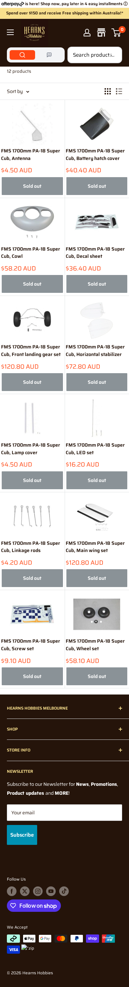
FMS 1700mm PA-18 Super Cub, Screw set (30, 645)
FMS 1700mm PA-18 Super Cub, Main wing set (95, 547)
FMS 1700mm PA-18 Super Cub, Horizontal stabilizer (95, 350)
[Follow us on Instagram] (38, 891)
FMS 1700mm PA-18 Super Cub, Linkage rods (30, 547)
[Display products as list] (119, 91)
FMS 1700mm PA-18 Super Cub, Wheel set (95, 645)
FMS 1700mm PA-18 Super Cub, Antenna (30, 154)
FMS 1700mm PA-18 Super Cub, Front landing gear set (31, 350)
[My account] (87, 32)
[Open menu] (10, 32)
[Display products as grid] (108, 91)
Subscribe (22, 835)
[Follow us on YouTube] (51, 891)
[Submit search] (113, 55)
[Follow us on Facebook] (12, 891)
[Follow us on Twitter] (25, 891)
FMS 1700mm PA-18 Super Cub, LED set (95, 448)
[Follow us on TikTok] (64, 891)
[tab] (22, 55)
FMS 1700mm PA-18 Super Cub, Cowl (30, 252)
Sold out (32, 186)
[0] (116, 32)
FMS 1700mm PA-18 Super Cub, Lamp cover (30, 448)
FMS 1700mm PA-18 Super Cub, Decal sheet (95, 252)
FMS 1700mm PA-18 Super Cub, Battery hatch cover (95, 154)
